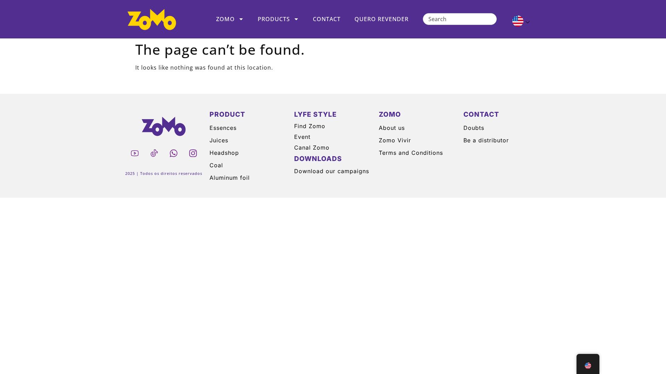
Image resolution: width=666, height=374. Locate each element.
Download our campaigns (331, 171)
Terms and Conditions (411, 152)
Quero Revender (382, 19)
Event (302, 136)
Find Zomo (309, 126)
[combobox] (460, 19)
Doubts (473, 127)
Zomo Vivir (395, 140)
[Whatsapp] (173, 153)
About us (392, 127)
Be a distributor (486, 140)
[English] (518, 22)
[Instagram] (193, 153)
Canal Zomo (312, 147)
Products (274, 19)
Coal (216, 165)
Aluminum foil (230, 177)
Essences (223, 127)
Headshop (224, 152)
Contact (327, 19)
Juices (219, 140)
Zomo (225, 19)
